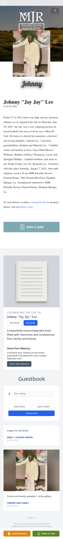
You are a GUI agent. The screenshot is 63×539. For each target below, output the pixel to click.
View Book (14, 322)
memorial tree (39, 202)
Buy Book (30, 322)
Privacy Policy (23, 526)
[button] (31, 470)
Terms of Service (39, 526)
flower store (26, 206)
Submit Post (31, 413)
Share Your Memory (19, 363)
